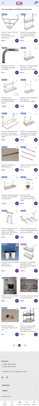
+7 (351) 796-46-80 (8, 364)
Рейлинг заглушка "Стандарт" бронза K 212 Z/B (9, 327)
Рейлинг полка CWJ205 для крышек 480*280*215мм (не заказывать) (9, 35)
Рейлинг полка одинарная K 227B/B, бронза (29, 297)
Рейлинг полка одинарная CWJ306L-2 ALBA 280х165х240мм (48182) (29, 67)
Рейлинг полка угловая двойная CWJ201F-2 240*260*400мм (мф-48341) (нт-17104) (28, 328)
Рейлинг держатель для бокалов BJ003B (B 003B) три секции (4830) (29, 230)
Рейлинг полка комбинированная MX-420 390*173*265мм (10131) (8, 100)
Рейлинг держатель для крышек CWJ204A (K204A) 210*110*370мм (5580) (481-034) (9, 231)
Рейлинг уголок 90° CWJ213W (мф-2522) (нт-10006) (8, 67)
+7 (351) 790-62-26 (8, 367)
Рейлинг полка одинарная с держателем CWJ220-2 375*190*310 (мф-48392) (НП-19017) (29, 134)
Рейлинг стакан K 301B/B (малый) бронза (9, 297)
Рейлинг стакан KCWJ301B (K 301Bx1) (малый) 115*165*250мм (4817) (28, 197)
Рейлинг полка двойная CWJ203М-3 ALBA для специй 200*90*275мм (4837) (28, 35)
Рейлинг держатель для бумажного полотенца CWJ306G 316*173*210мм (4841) (9, 134)
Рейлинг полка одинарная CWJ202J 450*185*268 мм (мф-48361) (10, 196)
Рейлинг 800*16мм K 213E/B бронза (8, 166)
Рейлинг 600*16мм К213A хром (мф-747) (28, 166)
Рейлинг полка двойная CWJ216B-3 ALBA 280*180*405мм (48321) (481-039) (28, 265)
